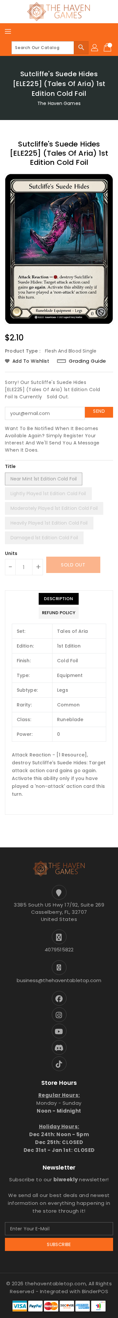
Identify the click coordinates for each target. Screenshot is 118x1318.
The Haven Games (59, 103)
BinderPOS (95, 1291)
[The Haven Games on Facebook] (59, 998)
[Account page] (95, 47)
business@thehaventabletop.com (59, 980)
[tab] (59, 599)
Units (11, 553)
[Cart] (108, 47)
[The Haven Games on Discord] (59, 1047)
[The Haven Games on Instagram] (59, 1014)
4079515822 (59, 949)
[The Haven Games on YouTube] (59, 1031)
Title (10, 466)
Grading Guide (87, 360)
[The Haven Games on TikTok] (59, 1063)
